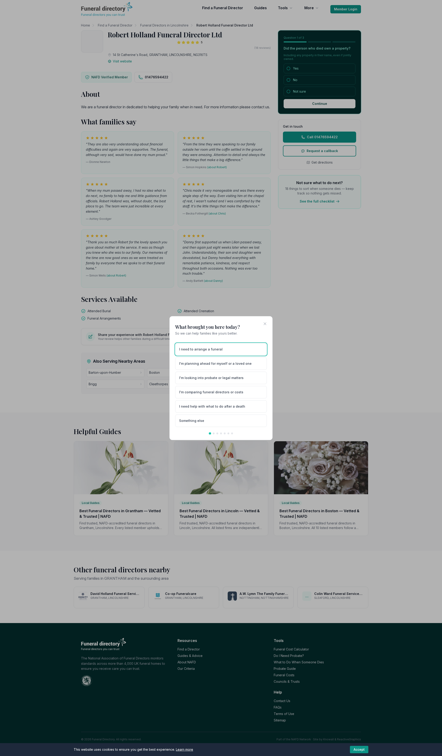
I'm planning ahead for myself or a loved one (215, 363)
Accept (359, 749)
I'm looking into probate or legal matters (211, 378)
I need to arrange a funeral (201, 349)
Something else (191, 421)
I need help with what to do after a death (212, 406)
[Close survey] (265, 323)
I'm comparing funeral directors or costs (211, 392)
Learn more (184, 749)
